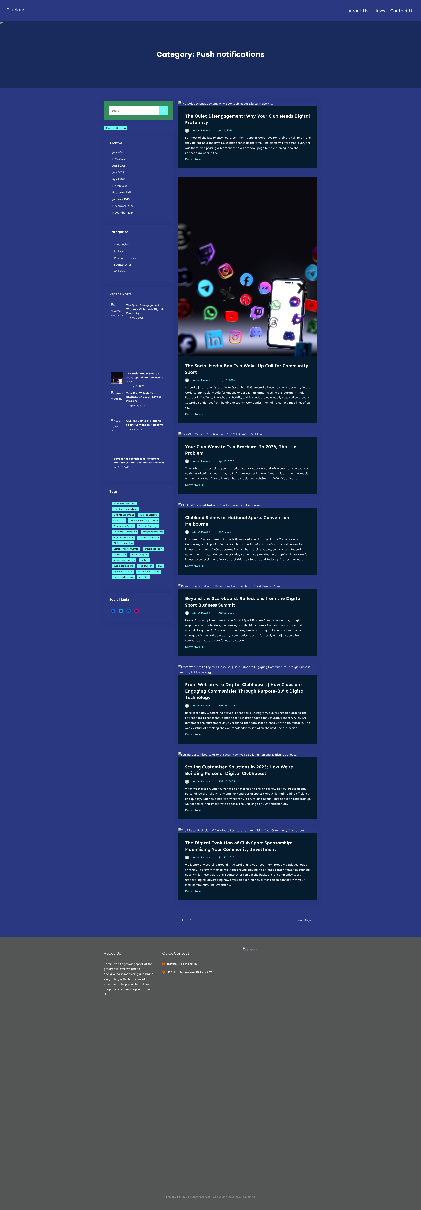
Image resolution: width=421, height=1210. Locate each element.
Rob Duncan (145, 565)
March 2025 (119, 186)
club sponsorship (148, 514)
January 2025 (121, 199)
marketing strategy (124, 560)
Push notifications (116, 128)
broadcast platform (124, 503)
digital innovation (149, 537)
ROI (160, 565)
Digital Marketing (123, 543)
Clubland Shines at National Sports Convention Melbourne (145, 422)
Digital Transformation (126, 548)
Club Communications (125, 509)
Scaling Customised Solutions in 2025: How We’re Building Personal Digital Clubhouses (239, 770)
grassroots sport (153, 548)
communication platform (144, 520)
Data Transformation (125, 531)
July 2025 (118, 172)
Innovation (121, 244)
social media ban (122, 571)
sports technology (123, 577)
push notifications (123, 565)
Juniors (118, 251)
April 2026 (118, 165)
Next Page (306, 920)
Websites (120, 271)
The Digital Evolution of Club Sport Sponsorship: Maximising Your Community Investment (238, 846)
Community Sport (123, 526)
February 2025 (122, 192)
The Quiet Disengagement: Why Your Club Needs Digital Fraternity (144, 309)
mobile (144, 560)
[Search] (163, 110)
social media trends (149, 571)
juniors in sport (140, 554)
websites (143, 577)
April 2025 (118, 179)
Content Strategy (148, 526)
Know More (193, 159)
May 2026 (118, 159)
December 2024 (122, 206)
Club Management (123, 514)
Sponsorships (122, 264)
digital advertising (153, 531)
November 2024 (122, 212)
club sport (118, 520)
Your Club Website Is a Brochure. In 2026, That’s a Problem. (143, 396)
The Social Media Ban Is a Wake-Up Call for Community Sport (144, 377)
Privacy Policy (175, 1197)
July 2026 (118, 152)
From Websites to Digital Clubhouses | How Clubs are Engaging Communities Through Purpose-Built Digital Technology (245, 691)
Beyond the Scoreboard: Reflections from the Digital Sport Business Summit (139, 460)
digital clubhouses (123, 537)
